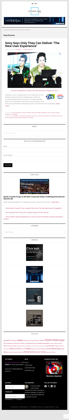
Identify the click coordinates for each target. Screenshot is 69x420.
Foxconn (52, 343)
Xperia (31, 117)
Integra (57, 346)
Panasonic (34, 348)
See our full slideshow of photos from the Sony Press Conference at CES (34, 90)
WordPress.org (29, 370)
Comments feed (30, 368)
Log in (27, 362)
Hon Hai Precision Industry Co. (38, 346)
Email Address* (8, 155)
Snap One (21, 352)
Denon (35, 343)
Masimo (13, 349)
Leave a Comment (27, 49)
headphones (19, 346)
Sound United (40, 352)
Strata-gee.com (34, 11)
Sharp (5, 352)
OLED (23, 348)
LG (37, 116)
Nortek (18, 349)
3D (13, 116)
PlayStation (53, 116)
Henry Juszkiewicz (26, 346)
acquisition (7, 340)
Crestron (29, 343)
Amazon (14, 340)
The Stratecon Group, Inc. (37, 407)
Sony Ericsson (23, 117)
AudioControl (27, 340)
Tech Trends (14, 114)
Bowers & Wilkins (39, 340)
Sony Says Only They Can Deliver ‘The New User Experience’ (32, 44)
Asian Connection (17, 112)
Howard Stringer (26, 116)
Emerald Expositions (43, 343)
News (48, 112)
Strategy (7, 114)
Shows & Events (55, 112)
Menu (35, 3)
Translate (19, 399)
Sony (58, 116)
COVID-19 (23, 343)
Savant (62, 349)
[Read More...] (55, 202)
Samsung (55, 348)
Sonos (27, 352)
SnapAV (16, 352)
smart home (11, 352)
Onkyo (28, 348)
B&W (32, 340)
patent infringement (41, 348)
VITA (28, 117)
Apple (20, 340)
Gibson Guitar (7, 346)
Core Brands (15, 343)
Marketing (44, 112)
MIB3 (40, 116)
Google (14, 346)
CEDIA (48, 340)
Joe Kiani (61, 346)
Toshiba (53, 352)
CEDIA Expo (58, 340)
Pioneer (48, 349)
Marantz (7, 348)
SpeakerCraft (49, 352)
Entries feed (28, 365)
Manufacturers (36, 112)
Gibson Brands (58, 343)
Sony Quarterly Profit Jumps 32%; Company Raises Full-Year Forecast (27, 212)
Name (5, 146)
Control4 (9, 343)
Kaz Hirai (33, 116)
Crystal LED (17, 116)
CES (4, 343)
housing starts (50, 346)
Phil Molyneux (45, 116)
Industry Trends (26, 112)
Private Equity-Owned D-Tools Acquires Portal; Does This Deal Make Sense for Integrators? (34, 208)
